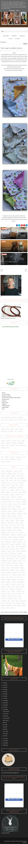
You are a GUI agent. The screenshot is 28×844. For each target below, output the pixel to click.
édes (16, 492)
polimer (8, 567)
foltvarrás (9, 501)
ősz (15, 431)
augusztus (5, 720)
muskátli (9, 551)
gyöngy (23, 440)
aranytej (18, 475)
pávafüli (11, 565)
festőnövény (8, 440)
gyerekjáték (17, 50)
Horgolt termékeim (6, 405)
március (4, 731)
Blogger (25, 612)
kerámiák (12, 532)
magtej (24, 544)
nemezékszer (20, 553)
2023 (4, 685)
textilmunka (19, 591)
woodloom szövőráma (17, 605)
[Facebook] (7, 839)
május (4, 726)
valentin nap (3, 598)
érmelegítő (12, 494)
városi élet (15, 598)
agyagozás (3, 440)
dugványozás (8, 492)
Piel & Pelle (3, 567)
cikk (17, 482)
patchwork (3, 565)
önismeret (20, 560)
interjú (11, 525)
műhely (13, 551)
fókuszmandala (3, 501)
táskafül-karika (13, 459)
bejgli (15, 480)
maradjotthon (3, 546)
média (17, 546)
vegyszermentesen (23, 445)
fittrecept (23, 499)
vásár (9, 600)
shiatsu (24, 574)
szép (2, 584)
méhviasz (2, 548)
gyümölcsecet (3, 515)
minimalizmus (3, 551)
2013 (4, 707)
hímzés (21, 518)
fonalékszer (7, 459)
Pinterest (14, 35)
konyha (24, 534)
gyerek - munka (3, 511)
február (4, 733)
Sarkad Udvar (14, 574)
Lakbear (2, 541)
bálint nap (3, 480)
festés (13, 499)
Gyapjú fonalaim (5, 407)
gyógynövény (3, 513)
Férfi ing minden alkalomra (8, 236)
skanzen (2, 577)
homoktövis (12, 520)
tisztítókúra (3, 593)
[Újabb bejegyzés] (2, 270)
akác (22, 473)
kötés (2, 539)
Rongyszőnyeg (14, 572)
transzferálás (19, 593)
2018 (4, 696)
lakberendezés (8, 541)
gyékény (19, 508)
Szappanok (4, 400)
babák (16, 478)
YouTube (17, 38)
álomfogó (2, 475)
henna (12, 518)
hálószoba (14, 515)
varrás (23, 50)
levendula (14, 541)
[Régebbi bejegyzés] (26, 270)
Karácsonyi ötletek (16, 527)
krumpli (6, 539)
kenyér (8, 532)
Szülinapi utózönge (6, 249)
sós (14, 577)
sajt (7, 574)
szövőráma (17, 586)
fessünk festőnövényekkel (5, 417)
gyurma (25, 513)
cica (14, 482)
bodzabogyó (24, 480)
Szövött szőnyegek (6, 394)
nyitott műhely (22, 558)
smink (7, 419)
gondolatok (18, 506)
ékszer (8, 447)
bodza (19, 480)
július (4, 722)
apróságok (13, 475)
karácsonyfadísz (8, 527)
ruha (23, 572)
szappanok (3, 445)
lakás (10, 539)
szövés (7, 445)
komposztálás (19, 534)
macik (8, 544)
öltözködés (15, 560)
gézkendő (8, 461)
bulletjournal (3, 482)
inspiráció (6, 525)
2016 (4, 700)
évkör (25, 419)
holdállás (7, 520)
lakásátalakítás (15, 539)
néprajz (2, 419)
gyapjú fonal (14, 508)
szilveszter (18, 584)
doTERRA (2, 492)
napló (2, 553)
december (5, 711)
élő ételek (20, 419)
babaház (11, 478)
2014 (4, 705)
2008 (4, 745)
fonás (19, 440)
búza (8, 482)
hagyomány (9, 515)
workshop (24, 605)
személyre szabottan (20, 581)
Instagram (6, 35)
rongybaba (9, 572)
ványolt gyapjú (9, 598)
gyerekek (9, 511)
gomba (14, 506)
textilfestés (12, 445)
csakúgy (12, 485)
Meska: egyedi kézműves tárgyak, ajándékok (10, 326)
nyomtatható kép (4, 560)
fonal (14, 501)
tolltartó (13, 593)
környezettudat (20, 417)
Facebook (22, 35)
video (14, 603)
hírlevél (2, 520)
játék (21, 50)
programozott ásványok (5, 570)
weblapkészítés (9, 605)
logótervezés (19, 541)
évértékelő (17, 494)
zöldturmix (13, 607)
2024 (4, 682)
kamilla (22, 525)
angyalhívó (8, 475)
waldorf (23, 603)
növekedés (3, 558)
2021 (4, 689)
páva (7, 565)
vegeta (17, 600)
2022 (4, 687)
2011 (4, 738)
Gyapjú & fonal (5, 402)
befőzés (11, 480)
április (4, 729)
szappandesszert (21, 579)
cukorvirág (3, 485)
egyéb (20, 492)
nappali (6, 553)
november (5, 713)
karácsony (2, 527)
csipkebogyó (20, 487)
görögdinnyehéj (3, 508)
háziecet (8, 518)
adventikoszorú (3, 473)
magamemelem (18, 544)
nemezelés (19, 459)
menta (7, 548)
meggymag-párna (23, 546)
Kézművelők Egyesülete (5, 534)
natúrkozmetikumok (12, 553)
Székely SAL (14, 581)
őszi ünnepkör (20, 431)
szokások (8, 586)
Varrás (3, 408)
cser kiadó (21, 485)
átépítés (7, 478)
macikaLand (12, 544)
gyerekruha (21, 511)
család (17, 485)
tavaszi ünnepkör (4, 431)
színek (16, 419)
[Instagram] (2, 839)
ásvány (22, 475)
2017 (4, 698)
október (4, 715)
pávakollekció (16, 565)
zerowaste (7, 607)
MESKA (17, 548)
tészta (9, 591)
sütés (22, 577)
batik (7, 480)
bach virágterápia (21, 478)
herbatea (16, 518)
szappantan (11, 419)
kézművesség (14, 417)
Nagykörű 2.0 (24, 551)
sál (10, 574)
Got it (17, 10)
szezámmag (13, 584)
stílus (18, 577)
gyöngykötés (13, 513)
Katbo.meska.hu (10, 379)
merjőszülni (12, 548)
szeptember (5, 718)
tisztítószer (9, 593)
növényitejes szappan (10, 558)
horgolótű (22, 520)
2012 (4, 709)
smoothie (11, 577)
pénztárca (21, 565)
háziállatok (3, 518)
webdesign (3, 447)
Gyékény (4, 392)
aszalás (2, 478)
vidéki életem (8, 603)
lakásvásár (21, 539)
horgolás (17, 520)
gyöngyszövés (19, 513)
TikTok (10, 38)
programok (22, 567)
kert (17, 532)
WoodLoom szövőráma (6, 396)
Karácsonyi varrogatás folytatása (9, 261)
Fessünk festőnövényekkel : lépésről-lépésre (11, 397)
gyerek (24, 508)
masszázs (12, 546)
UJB (23, 593)
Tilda (23, 591)
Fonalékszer (4, 404)
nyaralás (16, 558)
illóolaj (2, 525)
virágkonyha (18, 603)
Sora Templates (12, 841)
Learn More (12, 10)
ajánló (19, 473)
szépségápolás (7, 584)
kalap (18, 525)
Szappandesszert (5, 399)
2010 (4, 740)
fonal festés (14, 440)
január (4, 735)
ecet (12, 492)
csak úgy (8, 485)
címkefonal (21, 482)
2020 (4, 691)
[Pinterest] (5, 839)
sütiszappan (3, 579)
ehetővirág (24, 492)
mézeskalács (22, 548)
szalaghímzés (14, 579)
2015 (4, 702)
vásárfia (12, 600)
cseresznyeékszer (4, 487)
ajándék (14, 473)
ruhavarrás (3, 574)
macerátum (3, 544)
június (4, 724)
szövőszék (22, 586)
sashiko (19, 574)
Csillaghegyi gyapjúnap (12, 487)
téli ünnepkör (11, 431)
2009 (4, 742)
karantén (22, 527)
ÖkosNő (10, 560)
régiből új (22, 570)
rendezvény (3, 572)
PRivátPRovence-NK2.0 (14, 567)
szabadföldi (9, 579)
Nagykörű (18, 551)
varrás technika (3, 600)
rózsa (20, 572)
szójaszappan (3, 586)
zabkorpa (2, 607)
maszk (8, 546)
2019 (4, 693)
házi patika (20, 515)
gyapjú (9, 508)
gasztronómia (3, 506)
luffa (24, 541)
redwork (17, 570)
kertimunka (21, 532)
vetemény (3, 603)
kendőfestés (3, 532)
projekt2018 (12, 570)
